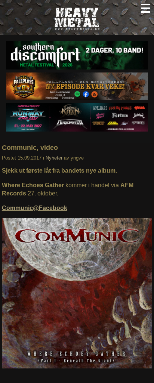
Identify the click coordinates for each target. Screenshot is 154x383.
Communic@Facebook (34, 208)
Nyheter (54, 158)
